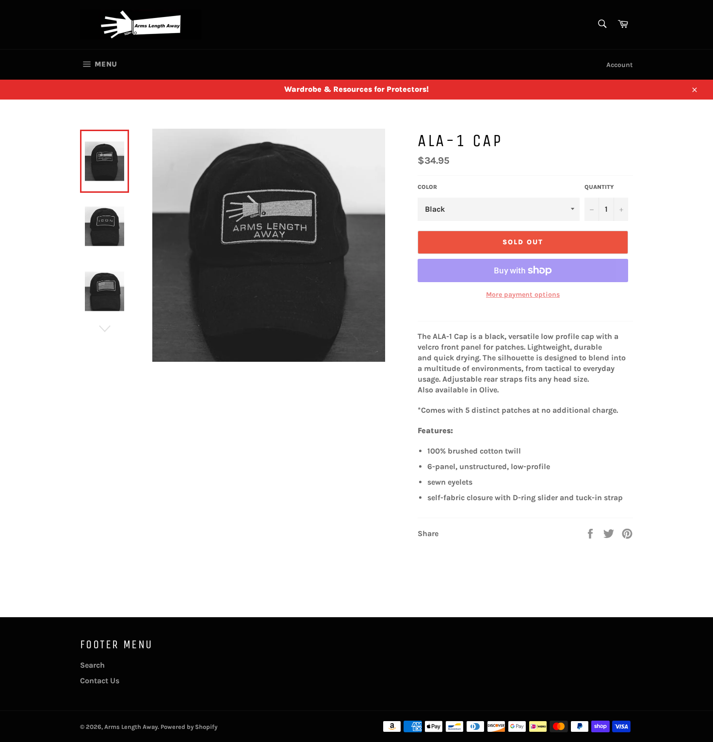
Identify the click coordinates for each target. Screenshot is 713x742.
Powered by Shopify (189, 726)
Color (427, 187)
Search (92, 665)
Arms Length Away (131, 726)
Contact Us (99, 680)
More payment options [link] (523, 294)
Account (619, 65)
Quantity (599, 187)
